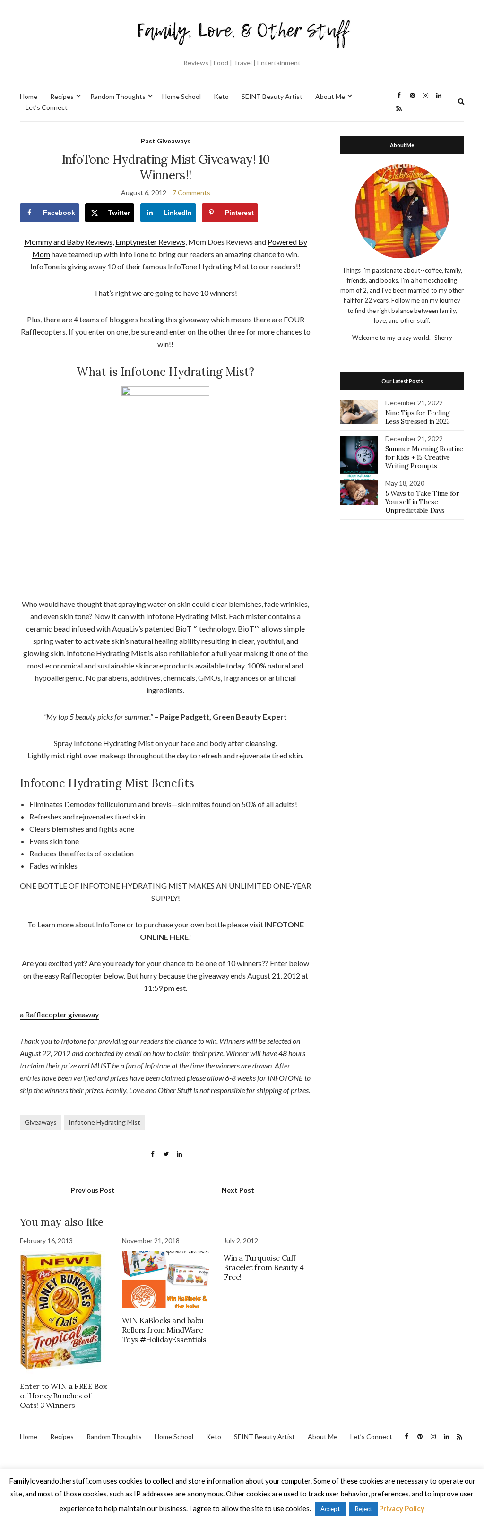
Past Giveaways (165, 141)
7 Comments (191, 192)
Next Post (238, 1190)
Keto (221, 96)
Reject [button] (363, 1509)
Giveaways (41, 1122)
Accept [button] (330, 1509)
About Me (330, 96)
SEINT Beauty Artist (272, 96)
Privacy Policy (401, 1508)
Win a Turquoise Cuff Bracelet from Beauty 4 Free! (263, 1267)
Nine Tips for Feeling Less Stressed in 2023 (417, 417)
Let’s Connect (47, 107)
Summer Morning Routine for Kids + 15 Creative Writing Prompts (424, 457)
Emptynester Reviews (150, 241)
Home (28, 96)
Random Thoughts (118, 96)
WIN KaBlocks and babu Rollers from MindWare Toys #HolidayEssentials (164, 1330)
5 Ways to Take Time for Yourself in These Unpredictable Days (422, 502)
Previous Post (93, 1190)
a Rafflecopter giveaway (59, 1014)
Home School (181, 96)
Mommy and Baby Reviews (68, 241)
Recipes (62, 96)
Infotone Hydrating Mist (104, 1122)
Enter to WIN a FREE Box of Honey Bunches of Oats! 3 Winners (63, 1395)
